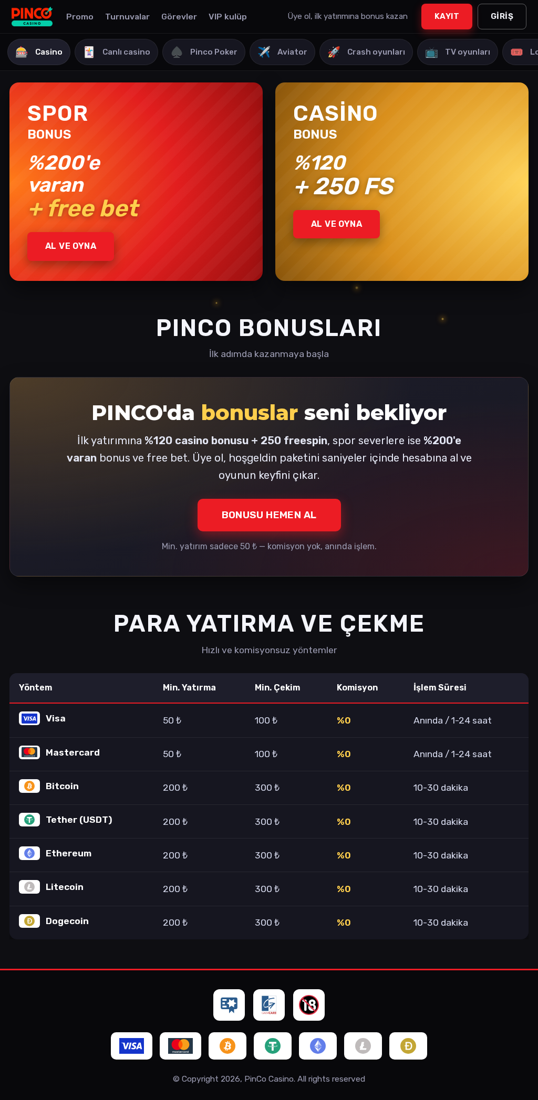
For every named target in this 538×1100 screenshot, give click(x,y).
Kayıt (446, 16)
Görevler (179, 17)
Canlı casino (116, 52)
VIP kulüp (228, 17)
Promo (80, 17)
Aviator (282, 52)
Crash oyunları (366, 52)
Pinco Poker (203, 52)
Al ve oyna (70, 246)
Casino (39, 52)
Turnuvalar (127, 17)
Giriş (502, 16)
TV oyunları (457, 52)
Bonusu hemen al (269, 515)
